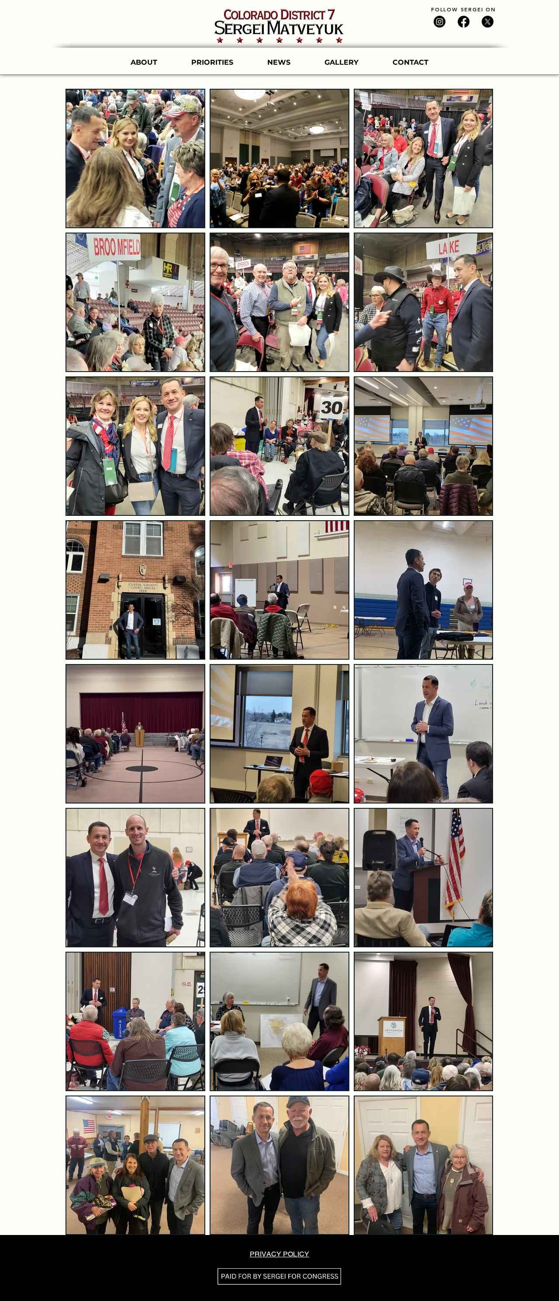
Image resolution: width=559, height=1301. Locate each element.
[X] (487, 22)
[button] (341, 62)
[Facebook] (463, 22)
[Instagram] (439, 22)
